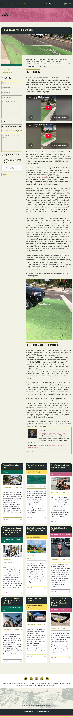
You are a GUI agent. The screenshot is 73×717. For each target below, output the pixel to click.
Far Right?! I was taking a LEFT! (59, 529)
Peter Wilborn (7, 487)
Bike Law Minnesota (56, 474)
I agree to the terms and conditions (11, 155)
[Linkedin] (32, 451)
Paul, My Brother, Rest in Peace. (35, 466)
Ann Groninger (31, 486)
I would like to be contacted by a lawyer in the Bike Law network (12, 160)
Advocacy (5, 65)
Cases (63, 610)
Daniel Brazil (54, 492)
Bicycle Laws (6, 539)
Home (69, 3)
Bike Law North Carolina (33, 472)
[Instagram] (27, 451)
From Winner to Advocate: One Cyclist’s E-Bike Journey (60, 467)
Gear (4, 541)
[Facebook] (30, 451)
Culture (68, 535)
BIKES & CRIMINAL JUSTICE (35, 600)
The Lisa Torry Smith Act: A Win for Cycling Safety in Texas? (36, 530)
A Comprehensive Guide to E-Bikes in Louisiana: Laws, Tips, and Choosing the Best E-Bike (12, 531)
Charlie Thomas (7, 560)
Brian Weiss (8, 70)
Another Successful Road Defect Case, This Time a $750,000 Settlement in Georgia (59, 602)
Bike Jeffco (45, 177)
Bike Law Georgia (55, 610)
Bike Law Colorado (12, 65)
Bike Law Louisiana (16, 539)
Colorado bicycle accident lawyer (48, 433)
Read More (5, 519)
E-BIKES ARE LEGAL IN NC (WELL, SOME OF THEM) (11, 601)
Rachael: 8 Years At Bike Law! (11, 466)
